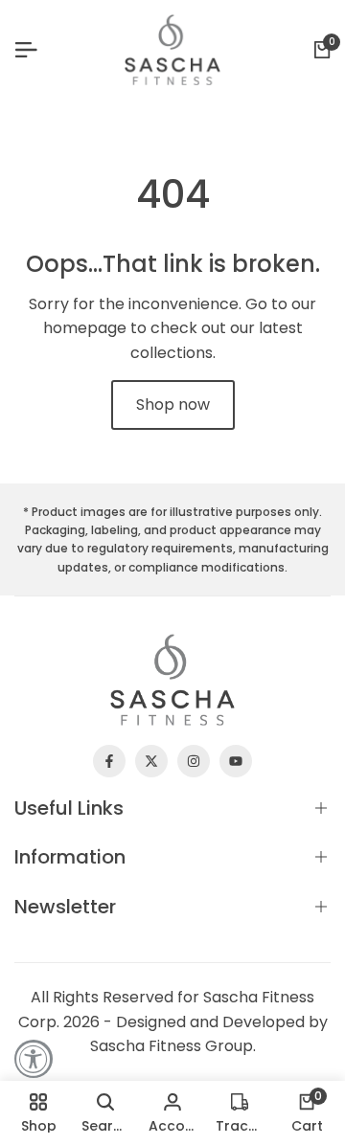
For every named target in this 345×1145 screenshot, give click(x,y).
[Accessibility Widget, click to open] (33, 1059)
